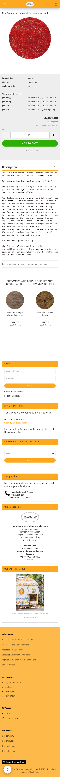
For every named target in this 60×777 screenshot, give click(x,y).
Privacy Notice (8, 665)
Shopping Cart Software (13, 769)
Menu (4, 4)
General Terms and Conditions (15, 645)
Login (30, 386)
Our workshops (8, 746)
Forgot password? (12, 396)
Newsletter (10, 696)
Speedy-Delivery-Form (15, 422)
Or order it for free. (30, 617)
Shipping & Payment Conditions (16, 655)
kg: (3, 130)
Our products (8, 741)
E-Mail (30, 560)
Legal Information (13, 682)
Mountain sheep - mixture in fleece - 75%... (15, 313)
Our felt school (8, 751)
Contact (8, 687)
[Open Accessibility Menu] (7, 770)
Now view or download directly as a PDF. (30, 613)
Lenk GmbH (35, 772)
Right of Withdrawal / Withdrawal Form (19, 660)
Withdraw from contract (14, 762)
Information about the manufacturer (25, 264)
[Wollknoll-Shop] (30, 4)
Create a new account (14, 392)
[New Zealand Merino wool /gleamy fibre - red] (30, 38)
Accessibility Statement (12, 650)
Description (9, 167)
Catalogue (9, 691)
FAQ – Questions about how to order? (18, 640)
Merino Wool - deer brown (45, 313)
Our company (8, 736)
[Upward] (52, 773)
